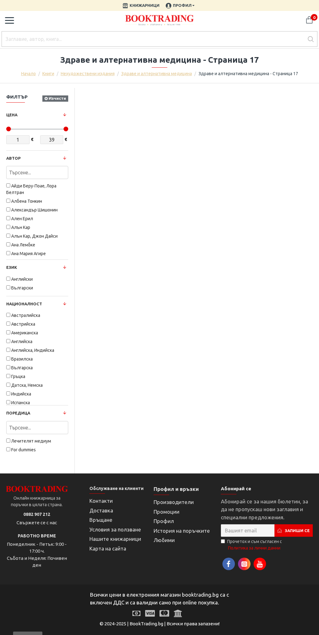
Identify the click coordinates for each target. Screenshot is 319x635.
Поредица (18, 413)
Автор (13, 158)
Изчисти (57, 98)
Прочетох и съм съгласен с (254, 544)
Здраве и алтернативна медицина (156, 73)
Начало (28, 73)
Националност (24, 304)
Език (11, 267)
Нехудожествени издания (88, 73)
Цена (11, 115)
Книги (48, 73)
